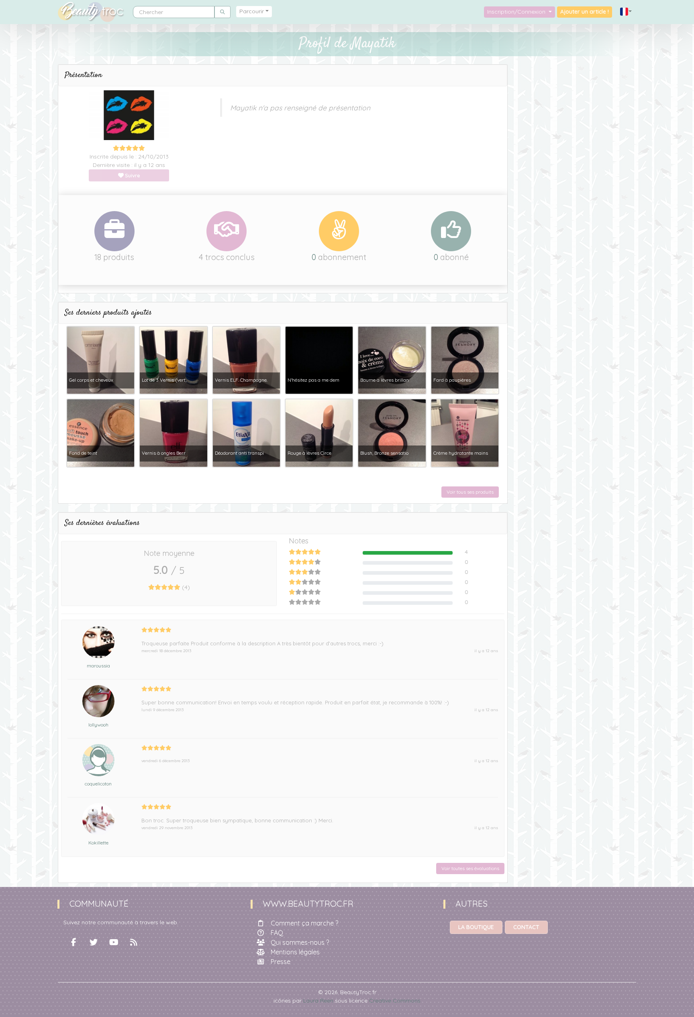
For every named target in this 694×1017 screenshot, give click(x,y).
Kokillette (98, 843)
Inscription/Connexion (517, 11)
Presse (280, 962)
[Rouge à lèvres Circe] (319, 432)
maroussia (98, 666)
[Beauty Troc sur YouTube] (114, 942)
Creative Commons (394, 1000)
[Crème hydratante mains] (465, 432)
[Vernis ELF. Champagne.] (246, 359)
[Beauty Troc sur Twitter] (94, 942)
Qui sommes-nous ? (300, 942)
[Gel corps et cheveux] (100, 359)
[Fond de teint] (100, 432)
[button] (626, 12)
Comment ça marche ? (304, 923)
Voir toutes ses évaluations (470, 868)
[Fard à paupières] (465, 359)
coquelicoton (98, 784)
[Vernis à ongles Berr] (173, 432)
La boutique (476, 927)
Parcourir (251, 11)
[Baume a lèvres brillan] (391, 359)
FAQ (277, 933)
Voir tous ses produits (470, 492)
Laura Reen (318, 1000)
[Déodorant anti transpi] (246, 432)
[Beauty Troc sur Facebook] (73, 942)
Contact (526, 927)
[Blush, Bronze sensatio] (391, 432)
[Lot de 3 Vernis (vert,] (173, 359)
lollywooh (98, 725)
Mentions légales (295, 952)
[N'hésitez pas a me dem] (319, 359)
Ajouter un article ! (584, 11)
